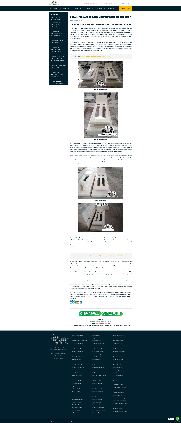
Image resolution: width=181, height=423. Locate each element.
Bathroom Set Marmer (77, 407)
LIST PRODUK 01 (64, 8)
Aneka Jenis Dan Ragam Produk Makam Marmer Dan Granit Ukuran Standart (102, 256)
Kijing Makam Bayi (96, 335)
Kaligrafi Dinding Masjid (77, 335)
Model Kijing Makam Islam (78, 364)
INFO (55, 8)
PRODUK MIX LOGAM (55, 49)
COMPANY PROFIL (125, 8)
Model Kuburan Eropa (118, 359)
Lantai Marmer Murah (97, 399)
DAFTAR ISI (111, 8)
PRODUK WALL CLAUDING (57, 74)
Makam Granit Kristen (77, 375)
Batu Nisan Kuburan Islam (78, 399)
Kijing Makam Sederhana (118, 346)
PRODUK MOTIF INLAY (56, 51)
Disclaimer (126, 421)
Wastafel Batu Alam (117, 364)
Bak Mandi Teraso (96, 364)
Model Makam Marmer (97, 396)
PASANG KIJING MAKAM (56, 19)
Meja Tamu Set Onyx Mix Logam (79, 388)
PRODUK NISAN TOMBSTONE (57, 54)
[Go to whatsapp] (177, 419)
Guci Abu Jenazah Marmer (119, 351)
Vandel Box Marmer (76, 372)
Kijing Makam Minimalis (97, 402)
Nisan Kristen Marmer (118, 340)
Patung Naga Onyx (96, 404)
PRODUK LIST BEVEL (55, 35)
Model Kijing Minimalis (97, 388)
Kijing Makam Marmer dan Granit (99, 338)
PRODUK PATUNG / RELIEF (57, 58)
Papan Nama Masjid (97, 354)
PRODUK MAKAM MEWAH (78, 13)
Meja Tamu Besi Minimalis (119, 378)
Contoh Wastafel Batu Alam (98, 356)
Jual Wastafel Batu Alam (118, 362)
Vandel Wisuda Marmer (77, 351)
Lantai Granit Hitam (96, 370)
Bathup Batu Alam (76, 391)
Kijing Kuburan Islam (76, 383)
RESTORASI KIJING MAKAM (57, 83)
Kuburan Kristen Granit (118, 414)
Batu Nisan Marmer (117, 395)
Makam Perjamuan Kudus (78, 354)
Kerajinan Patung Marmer (78, 367)
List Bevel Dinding (76, 394)
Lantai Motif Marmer (76, 396)
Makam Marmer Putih (97, 378)
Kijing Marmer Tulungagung (119, 400)
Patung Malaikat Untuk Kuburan (120, 387)
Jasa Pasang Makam (117, 370)
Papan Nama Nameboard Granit (79, 340)
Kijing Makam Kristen (77, 346)
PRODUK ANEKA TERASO (56, 22)
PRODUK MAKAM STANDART (57, 40)
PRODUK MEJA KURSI (55, 47)
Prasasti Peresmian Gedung (98, 362)
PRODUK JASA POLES (56, 29)
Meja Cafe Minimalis (76, 386)
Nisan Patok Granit (117, 354)
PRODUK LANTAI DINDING (57, 33)
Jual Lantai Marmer (117, 390)
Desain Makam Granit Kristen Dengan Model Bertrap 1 (96, 56)
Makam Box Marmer (117, 356)
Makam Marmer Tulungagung (119, 398)
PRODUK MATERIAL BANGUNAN (58, 45)
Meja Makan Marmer (117, 408)
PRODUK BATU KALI (55, 26)
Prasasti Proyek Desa (77, 356)
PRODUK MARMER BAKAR (57, 42)
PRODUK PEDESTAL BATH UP (57, 60)
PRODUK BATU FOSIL (55, 24)
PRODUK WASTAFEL (55, 76)
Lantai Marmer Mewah (97, 391)
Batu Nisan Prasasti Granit (119, 348)
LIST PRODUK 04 (100, 8)
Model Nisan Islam (76, 338)
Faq (131, 421)
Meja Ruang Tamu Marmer (98, 412)
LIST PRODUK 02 (76, 8)
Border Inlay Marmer (97, 372)
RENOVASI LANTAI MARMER (57, 81)
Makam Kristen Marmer (77, 412)
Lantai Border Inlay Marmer (98, 410)
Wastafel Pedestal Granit (98, 343)
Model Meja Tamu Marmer (98, 367)
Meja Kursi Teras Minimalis (78, 348)
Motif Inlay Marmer (76, 362)
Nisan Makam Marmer (97, 346)
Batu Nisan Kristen (96, 394)
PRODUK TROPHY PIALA (56, 70)
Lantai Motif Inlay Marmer (118, 335)
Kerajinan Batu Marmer (118, 406)
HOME (50, 8)
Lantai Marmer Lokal (117, 372)
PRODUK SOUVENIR (55, 67)
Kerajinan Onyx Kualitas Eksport (120, 403)
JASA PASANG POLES (56, 17)
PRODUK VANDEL (55, 72)
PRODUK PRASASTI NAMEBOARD (58, 65)
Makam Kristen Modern (97, 351)
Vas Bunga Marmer (76, 378)
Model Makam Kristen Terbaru (120, 411)
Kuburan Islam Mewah (118, 384)
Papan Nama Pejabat (77, 402)
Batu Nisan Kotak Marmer (78, 370)
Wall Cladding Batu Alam (98, 380)
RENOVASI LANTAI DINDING (57, 79)
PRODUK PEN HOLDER (56, 63)
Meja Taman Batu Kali (77, 380)
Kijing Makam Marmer (118, 375)
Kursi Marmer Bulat (76, 410)
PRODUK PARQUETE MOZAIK (57, 56)
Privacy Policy (120, 421)
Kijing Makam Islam (96, 340)
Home (71, 13)
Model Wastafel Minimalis (98, 407)
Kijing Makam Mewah (77, 404)
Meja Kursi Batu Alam (77, 359)
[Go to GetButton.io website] (177, 421)
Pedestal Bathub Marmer (77, 343)
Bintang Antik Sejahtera (63, 421)
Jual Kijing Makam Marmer (98, 348)
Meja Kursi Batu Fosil (117, 367)
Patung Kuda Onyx (117, 343)
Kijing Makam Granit (117, 338)
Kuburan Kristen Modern (118, 392)
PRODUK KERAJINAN (55, 31)
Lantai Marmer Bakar (97, 383)
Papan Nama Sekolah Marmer (99, 375)
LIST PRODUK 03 (88, 8)
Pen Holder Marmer (96, 386)
